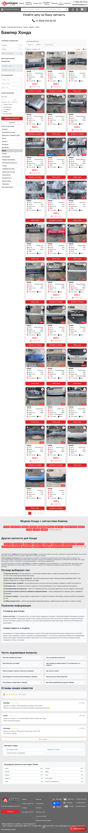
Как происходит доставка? (11, 663)
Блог (40, 3)
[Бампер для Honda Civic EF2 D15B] (35, 233)
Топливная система (8, 169)
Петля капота (64, 778)
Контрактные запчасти (11, 9)
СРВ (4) (29, 529)
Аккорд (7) (50, 526)
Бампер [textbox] (11, 45)
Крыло (24, 768)
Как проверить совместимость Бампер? (15, 682)
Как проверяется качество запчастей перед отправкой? (20, 676)
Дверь (64, 771)
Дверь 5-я (24, 778)
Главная (21, 3)
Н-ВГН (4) (36, 529)
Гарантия (54, 3)
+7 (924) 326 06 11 (81, 802)
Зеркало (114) (38, 544)
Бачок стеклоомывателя (64, 781)
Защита (4, 141)
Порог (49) (80, 544)
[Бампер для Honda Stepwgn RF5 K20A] (56, 358)
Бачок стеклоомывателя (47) (11, 546)
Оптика (4, 153)
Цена (78, 49)
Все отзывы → (44, 739)
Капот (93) (47, 544)
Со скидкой (7, 109)
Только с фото (8, 104)
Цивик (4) (81, 526)
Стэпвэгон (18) (15, 526)
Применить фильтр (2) (12, 118)
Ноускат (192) (18, 544)
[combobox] (12, 45)
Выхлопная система (8, 132)
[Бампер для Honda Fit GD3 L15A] (35, 358)
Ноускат (64, 768)
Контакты (67, 3)
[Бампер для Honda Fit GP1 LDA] (56, 190)
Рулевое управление (8, 159)
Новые (5, 111)
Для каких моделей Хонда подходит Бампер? (60, 682)
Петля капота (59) (69, 544)
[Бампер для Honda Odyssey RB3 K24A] (77, 104)
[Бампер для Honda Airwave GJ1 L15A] (56, 104)
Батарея (4, 129)
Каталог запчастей (27, 803)
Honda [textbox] (11, 49)
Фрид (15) (25, 526)
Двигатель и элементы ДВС (11, 135)
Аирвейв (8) (41, 526)
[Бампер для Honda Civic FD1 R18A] (77, 435)
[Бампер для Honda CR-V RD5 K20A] (35, 396)
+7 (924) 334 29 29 (80, 2)
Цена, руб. (4, 96)
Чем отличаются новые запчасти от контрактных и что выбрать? (63, 664)
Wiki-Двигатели (40, 812)
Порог (24, 781)
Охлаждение (6, 156)
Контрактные (8, 113)
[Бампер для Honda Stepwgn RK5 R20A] (35, 315)
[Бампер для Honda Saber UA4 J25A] (77, 396)
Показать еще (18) (55, 529)
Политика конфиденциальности (10, 806)
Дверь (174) (28, 544)
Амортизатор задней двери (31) (61, 546)
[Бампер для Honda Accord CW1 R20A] (35, 435)
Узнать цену (77, 91)
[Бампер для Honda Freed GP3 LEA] (56, 147)
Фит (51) (6, 526)
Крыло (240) (8, 544)
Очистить (12, 122)
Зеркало (24, 775)
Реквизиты (10, 811)
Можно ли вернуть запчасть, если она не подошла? (18, 671)
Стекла (4, 166)
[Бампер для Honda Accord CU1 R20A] (56, 435)
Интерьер (5, 144)
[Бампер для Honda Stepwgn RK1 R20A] (77, 147)
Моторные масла (7, 187)
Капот (64, 775)
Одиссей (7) (59, 526)
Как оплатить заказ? (52, 671)
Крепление (5, 147)
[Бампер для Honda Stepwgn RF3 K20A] (77, 271)
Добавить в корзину (35, 91)
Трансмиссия (6, 175)
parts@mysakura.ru (79, 5)
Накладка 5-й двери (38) (42, 546)
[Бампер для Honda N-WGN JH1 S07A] (35, 271)
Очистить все (49, 44)
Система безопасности (9, 163)
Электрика (5, 184)
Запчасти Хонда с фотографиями (16, 753)
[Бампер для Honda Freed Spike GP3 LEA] (35, 190)
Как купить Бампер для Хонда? (12, 657)
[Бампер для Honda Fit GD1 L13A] (77, 61)
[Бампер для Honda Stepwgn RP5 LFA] (35, 104)
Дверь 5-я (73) (57, 544)
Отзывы (35, 3)
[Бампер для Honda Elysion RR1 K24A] (35, 61)
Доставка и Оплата (28, 812)
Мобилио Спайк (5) (71, 526)
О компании (39, 803)
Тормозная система (8, 172)
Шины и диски (6, 181)
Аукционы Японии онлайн (43, 820)
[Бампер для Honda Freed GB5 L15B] (77, 358)
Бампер (24, 771)
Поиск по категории (7, 126)
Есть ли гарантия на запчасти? (55, 657)
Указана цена (7, 107)
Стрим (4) (44, 529)
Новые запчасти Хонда (53, 749)
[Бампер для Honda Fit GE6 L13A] (56, 61)
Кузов (4, 150)
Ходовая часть (7, 178)
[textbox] (11, 53)
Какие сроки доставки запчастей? (56, 676)
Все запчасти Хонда (12, 749)
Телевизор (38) (27, 546)
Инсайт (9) (33, 526)
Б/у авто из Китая (41, 816)
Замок (4, 138)
